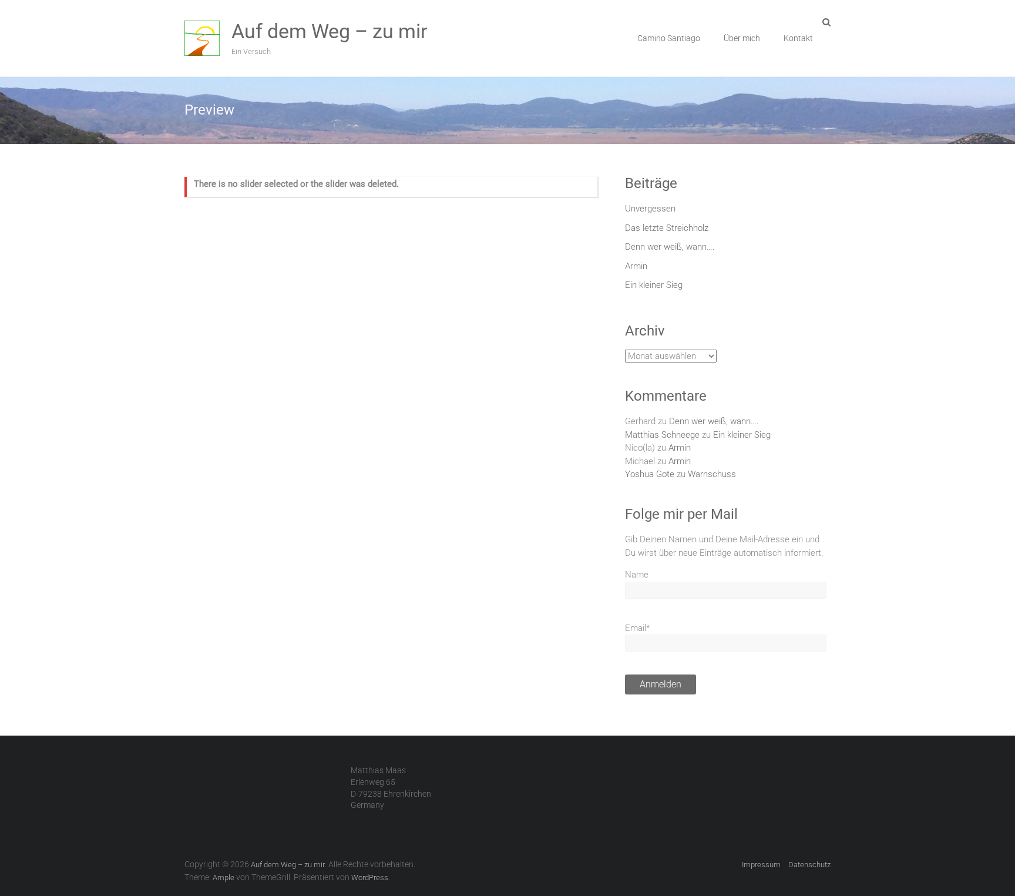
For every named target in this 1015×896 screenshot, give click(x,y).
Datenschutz (809, 864)
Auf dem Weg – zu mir (329, 31)
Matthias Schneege (662, 434)
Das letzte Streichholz (666, 228)
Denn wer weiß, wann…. (670, 246)
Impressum (761, 864)
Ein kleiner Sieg (654, 285)
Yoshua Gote (649, 474)
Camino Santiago (668, 38)
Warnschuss (712, 474)
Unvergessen (650, 208)
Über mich (742, 38)
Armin (636, 266)
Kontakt (798, 38)
